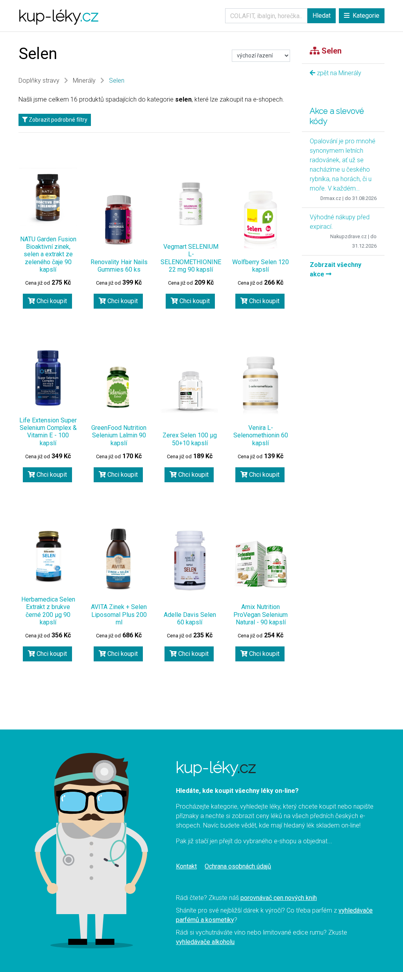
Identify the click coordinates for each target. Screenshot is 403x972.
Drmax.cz (330, 198)
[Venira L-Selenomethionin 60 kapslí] (260, 385)
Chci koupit (51, 301)
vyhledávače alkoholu (205, 942)
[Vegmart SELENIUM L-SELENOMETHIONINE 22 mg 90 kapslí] (191, 203)
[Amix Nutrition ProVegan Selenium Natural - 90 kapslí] (260, 564)
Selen (116, 80)
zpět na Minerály (338, 73)
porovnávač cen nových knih (278, 898)
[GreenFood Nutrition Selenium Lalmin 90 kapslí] (119, 386)
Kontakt (186, 866)
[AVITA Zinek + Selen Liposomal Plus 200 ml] (119, 558)
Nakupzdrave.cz (348, 236)
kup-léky (58, 15)
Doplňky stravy (38, 80)
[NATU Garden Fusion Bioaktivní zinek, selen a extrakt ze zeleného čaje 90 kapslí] (48, 197)
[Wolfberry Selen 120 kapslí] (260, 220)
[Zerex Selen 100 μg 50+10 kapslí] (190, 393)
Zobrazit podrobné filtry (57, 120)
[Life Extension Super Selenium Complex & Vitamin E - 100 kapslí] (48, 378)
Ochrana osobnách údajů (238, 866)
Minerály (84, 80)
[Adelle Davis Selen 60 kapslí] (190, 562)
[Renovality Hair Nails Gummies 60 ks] (119, 220)
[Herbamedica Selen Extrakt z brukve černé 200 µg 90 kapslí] (48, 557)
